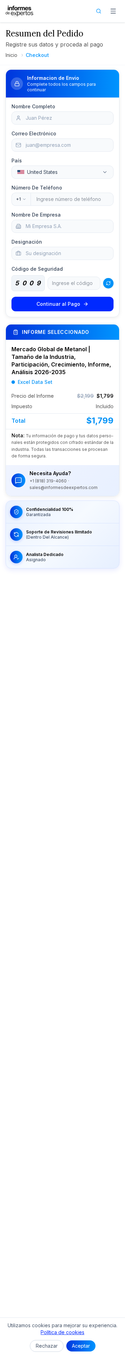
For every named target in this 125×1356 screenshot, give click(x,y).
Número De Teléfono (36, 188)
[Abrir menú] (113, 11)
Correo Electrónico (33, 133)
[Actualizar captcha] (108, 283)
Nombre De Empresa (36, 215)
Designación (26, 242)
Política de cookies (62, 1332)
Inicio (11, 55)
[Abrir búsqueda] (98, 11)
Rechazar (47, 1346)
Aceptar (81, 1346)
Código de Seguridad (37, 269)
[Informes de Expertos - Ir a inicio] (19, 11)
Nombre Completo (33, 106)
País (16, 160)
